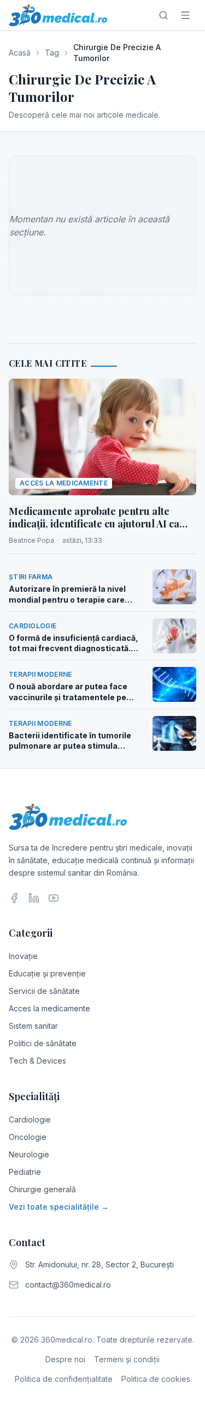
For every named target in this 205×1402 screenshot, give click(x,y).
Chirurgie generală (42, 1189)
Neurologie (29, 1154)
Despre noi (65, 1359)
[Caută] (163, 15)
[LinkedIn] (33, 898)
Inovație (23, 956)
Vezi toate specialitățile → (59, 1206)
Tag (52, 52)
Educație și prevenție (47, 973)
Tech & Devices (37, 1060)
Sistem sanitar (33, 1025)
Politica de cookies (155, 1378)
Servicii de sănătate (44, 991)
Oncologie (27, 1137)
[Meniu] (185, 15)
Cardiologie (30, 1119)
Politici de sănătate (43, 1043)
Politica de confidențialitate (64, 1378)
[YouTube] (53, 898)
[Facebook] (14, 898)
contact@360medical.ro (68, 1284)
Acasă (20, 52)
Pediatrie (25, 1171)
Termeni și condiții (127, 1359)
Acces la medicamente (49, 1008)
